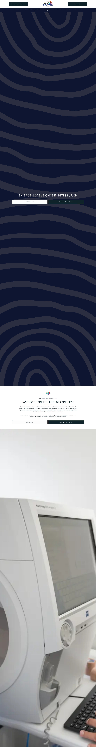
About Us (16, 10)
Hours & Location (76, 10)
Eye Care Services (38, 10)
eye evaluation (42, 408)
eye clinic (64, 415)
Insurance (67, 10)
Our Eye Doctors (26, 10)
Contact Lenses (58, 10)
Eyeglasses (48, 10)
